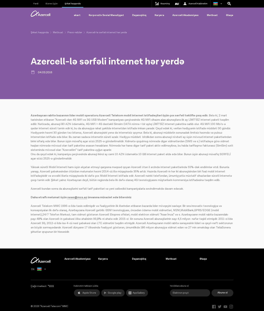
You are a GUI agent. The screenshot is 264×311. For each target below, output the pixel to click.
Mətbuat (212, 15)
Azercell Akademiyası (185, 15)
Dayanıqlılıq (139, 15)
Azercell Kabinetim (198, 3)
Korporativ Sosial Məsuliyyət (106, 15)
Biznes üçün (52, 3)
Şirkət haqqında (73, 3)
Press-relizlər (75, 32)
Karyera (159, 15)
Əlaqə (229, 15)
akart (77, 15)
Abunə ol (222, 292)
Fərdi (35, 3)
